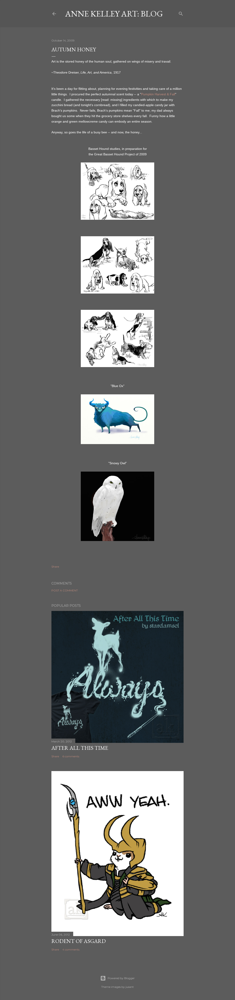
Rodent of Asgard (78, 941)
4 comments (70, 949)
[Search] (181, 12)
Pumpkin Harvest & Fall (158, 94)
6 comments (70, 756)
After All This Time (79, 747)
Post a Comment (64, 590)
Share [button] (55, 566)
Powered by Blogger (121, 978)
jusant (130, 987)
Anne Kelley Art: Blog (114, 13)
